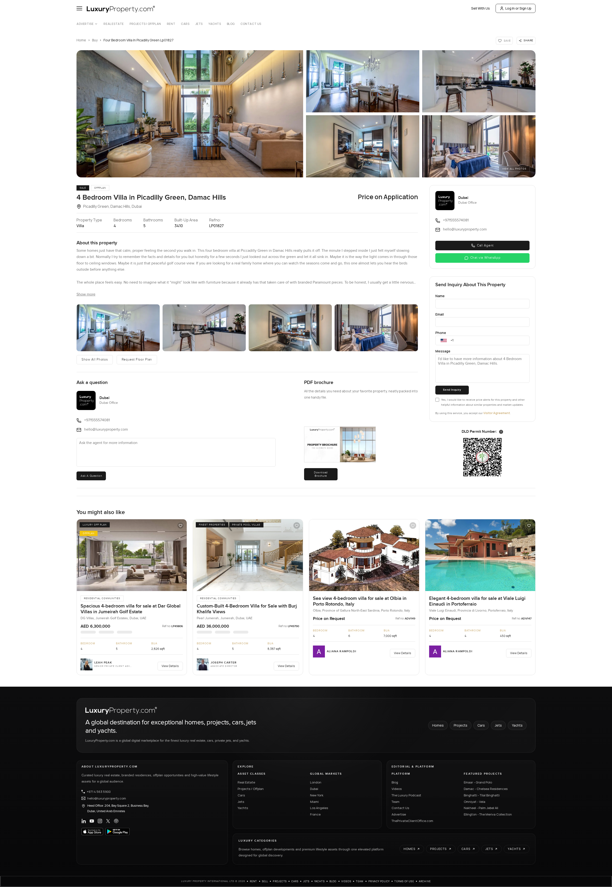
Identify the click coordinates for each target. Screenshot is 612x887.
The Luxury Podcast (406, 795)
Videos (397, 789)
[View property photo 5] (479, 146)
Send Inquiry (452, 390)
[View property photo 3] (479, 81)
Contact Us (250, 24)
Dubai (314, 789)
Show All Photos (95, 359)
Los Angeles (319, 808)
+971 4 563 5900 (99, 792)
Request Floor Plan (137, 359)
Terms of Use (404, 881)
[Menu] (79, 8)
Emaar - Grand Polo (478, 782)
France (315, 814)
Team (395, 801)
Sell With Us (480, 8)
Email (439, 314)
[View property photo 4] (362, 146)
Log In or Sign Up (518, 8)
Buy (95, 40)
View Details (170, 666)
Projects (460, 725)
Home (81, 40)
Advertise (84, 24)
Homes (438, 725)
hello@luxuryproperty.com (106, 798)
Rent (171, 24)
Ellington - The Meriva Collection (488, 814)
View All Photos (514, 168)
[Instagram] (100, 821)
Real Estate (114, 24)
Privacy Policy (379, 881)
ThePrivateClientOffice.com (412, 821)
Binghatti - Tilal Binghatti (482, 795)
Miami (314, 801)
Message (442, 351)
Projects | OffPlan (145, 24)
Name (440, 296)
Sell (265, 881)
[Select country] (444, 340)
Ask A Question (91, 475)
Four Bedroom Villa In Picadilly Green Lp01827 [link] (139, 40)
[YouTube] (92, 821)
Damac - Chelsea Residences (486, 789)
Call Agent (485, 245)
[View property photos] (189, 113)
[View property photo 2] (362, 81)
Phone (440, 332)
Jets (199, 24)
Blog (231, 24)
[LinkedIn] (84, 821)
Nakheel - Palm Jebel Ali (481, 808)
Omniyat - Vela (474, 801)
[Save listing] (180, 525)
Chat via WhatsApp (485, 258)
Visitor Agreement (496, 413)
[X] (108, 821)
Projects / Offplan (251, 789)
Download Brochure (321, 474)
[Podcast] (116, 821)
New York (316, 795)
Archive (425, 881)
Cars (185, 24)
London (315, 782)
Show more (85, 294)
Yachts (214, 24)
